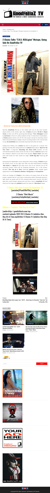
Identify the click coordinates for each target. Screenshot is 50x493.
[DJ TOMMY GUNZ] (25, 3)
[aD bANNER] (13, 438)
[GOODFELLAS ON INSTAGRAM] (23, 3)
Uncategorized (6, 36)
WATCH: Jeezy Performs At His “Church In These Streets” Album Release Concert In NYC (13, 350)
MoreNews (29, 491)
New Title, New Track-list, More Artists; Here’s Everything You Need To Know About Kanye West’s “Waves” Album (36, 328)
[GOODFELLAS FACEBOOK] (27, 3)
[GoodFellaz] (13, 468)
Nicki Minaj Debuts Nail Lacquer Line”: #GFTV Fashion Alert (14, 300)
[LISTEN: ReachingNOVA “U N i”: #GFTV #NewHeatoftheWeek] (13, 318)
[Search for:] (19, 363)
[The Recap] (13, 413)
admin (5, 45)
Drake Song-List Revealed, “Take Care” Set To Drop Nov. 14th (36, 300)
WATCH (46, 24)
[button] (2, 24)
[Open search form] (39, 24)
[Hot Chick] (13, 384)
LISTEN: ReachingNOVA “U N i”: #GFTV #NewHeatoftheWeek (11, 327)
